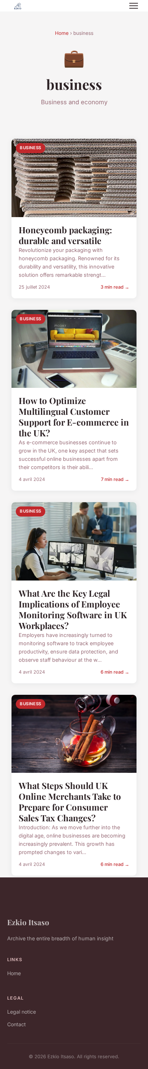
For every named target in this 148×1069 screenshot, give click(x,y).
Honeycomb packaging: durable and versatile (65, 235)
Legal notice (21, 1012)
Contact (16, 1024)
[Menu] (133, 6)
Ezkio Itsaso (28, 922)
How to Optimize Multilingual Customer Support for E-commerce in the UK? (74, 417)
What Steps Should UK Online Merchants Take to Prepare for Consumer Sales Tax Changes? (70, 801)
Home (62, 33)
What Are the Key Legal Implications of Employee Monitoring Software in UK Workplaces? (73, 609)
